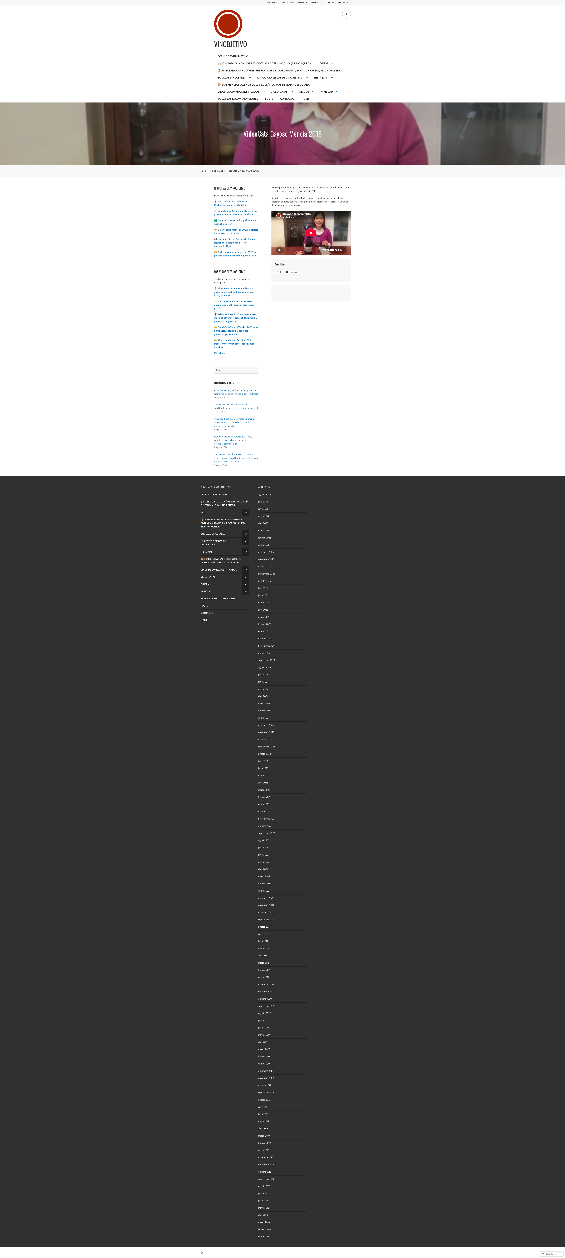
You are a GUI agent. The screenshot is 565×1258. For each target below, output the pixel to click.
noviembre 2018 (266, 1164)
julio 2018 (262, 1193)
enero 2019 (263, 1150)
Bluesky (302, 2)
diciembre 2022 (266, 811)
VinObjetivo (230, 44)
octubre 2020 (265, 999)
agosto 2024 (264, 667)
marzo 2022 (264, 876)
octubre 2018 (264, 1172)
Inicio (203, 171)
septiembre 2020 (266, 1006)
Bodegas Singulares (232, 77)
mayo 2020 (264, 1035)
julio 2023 (263, 761)
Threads (316, 2)
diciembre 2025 (266, 552)
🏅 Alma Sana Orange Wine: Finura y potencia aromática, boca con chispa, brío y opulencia (280, 70)
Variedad (326, 91)
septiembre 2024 (266, 660)
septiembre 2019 (266, 1092)
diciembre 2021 (265, 898)
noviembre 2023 (266, 732)
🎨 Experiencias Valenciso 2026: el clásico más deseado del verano (264, 84)
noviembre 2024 (266, 646)
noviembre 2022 (266, 818)
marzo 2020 (264, 1049)
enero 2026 (264, 545)
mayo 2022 (263, 862)
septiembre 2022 (266, 833)
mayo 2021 (263, 948)
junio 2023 (263, 768)
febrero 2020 (264, 1056)
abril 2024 (263, 696)
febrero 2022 (264, 883)
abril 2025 (263, 609)
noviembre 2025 (266, 559)
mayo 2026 (264, 516)
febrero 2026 (264, 537)
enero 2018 (263, 1236)
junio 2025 (263, 595)
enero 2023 (264, 804)
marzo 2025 (264, 617)
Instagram (287, 2)
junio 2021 (263, 941)
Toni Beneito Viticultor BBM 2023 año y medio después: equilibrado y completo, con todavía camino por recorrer (236, 458)
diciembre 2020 (266, 984)
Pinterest (343, 2)
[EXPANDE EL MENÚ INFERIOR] (245, 512)
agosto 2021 (264, 927)
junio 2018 (263, 1200)
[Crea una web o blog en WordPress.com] (202, 1252)
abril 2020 (263, 1042)
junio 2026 (263, 509)
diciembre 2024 (266, 638)
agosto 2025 (264, 581)
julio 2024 (263, 674)
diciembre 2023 (266, 725)
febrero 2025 (264, 624)
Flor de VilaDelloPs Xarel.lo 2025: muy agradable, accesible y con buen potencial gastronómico (233, 440)
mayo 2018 (263, 1208)
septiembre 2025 (266, 573)
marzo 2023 (264, 790)
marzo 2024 (264, 703)
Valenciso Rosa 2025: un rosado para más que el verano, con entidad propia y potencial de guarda (234, 422)
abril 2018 (263, 1215)
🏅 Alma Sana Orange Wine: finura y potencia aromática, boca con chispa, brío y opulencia (234, 292)
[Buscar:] (236, 370)
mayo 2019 (263, 1121)
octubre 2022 (264, 826)
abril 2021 (263, 955)
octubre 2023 (265, 739)
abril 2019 (263, 1128)
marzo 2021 (264, 963)
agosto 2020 (264, 1013)
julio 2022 (263, 847)
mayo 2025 (264, 602)
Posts (269, 98)
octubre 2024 (265, 653)
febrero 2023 (264, 797)
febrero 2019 (264, 1143)
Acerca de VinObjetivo (233, 56)
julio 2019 (262, 1107)
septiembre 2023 (266, 746)
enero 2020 (264, 1063)
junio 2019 (263, 1114)
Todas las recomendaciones (238, 98)
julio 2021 (262, 934)
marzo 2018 (264, 1222)
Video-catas (279, 91)
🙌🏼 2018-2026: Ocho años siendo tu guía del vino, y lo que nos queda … (265, 63)
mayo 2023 (264, 775)
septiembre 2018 (266, 1179)
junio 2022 (263, 854)
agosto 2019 (264, 1099)
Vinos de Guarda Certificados (238, 91)
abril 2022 (263, 869)
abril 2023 (263, 782)
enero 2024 (264, 718)
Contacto (287, 98)
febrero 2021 (264, 970)
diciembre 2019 (265, 1071)
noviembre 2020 (266, 991)
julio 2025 (263, 588)
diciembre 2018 (265, 1157)
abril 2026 (263, 523)
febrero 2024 (264, 710)
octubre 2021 (264, 912)
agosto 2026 (264, 494)
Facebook (272, 2)
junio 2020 (263, 1027)
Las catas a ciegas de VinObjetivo (280, 77)
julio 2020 (263, 1020)
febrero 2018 (264, 1229)
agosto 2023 (264, 754)
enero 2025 (264, 631)
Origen (304, 91)
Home (305, 98)
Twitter (329, 2)
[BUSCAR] (346, 14)
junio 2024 (263, 682)
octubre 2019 (264, 1085)
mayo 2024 (264, 689)
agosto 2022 (264, 840)
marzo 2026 (264, 530)
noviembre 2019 (266, 1078)
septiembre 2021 (266, 919)
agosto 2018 (264, 1186)
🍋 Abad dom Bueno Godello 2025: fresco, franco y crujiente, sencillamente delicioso (235, 344)
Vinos (324, 63)
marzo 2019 (264, 1135)
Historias (321, 77)
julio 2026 (263, 501)
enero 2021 (263, 977)
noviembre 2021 (266, 905)
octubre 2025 (265, 566)
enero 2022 (263, 890)
